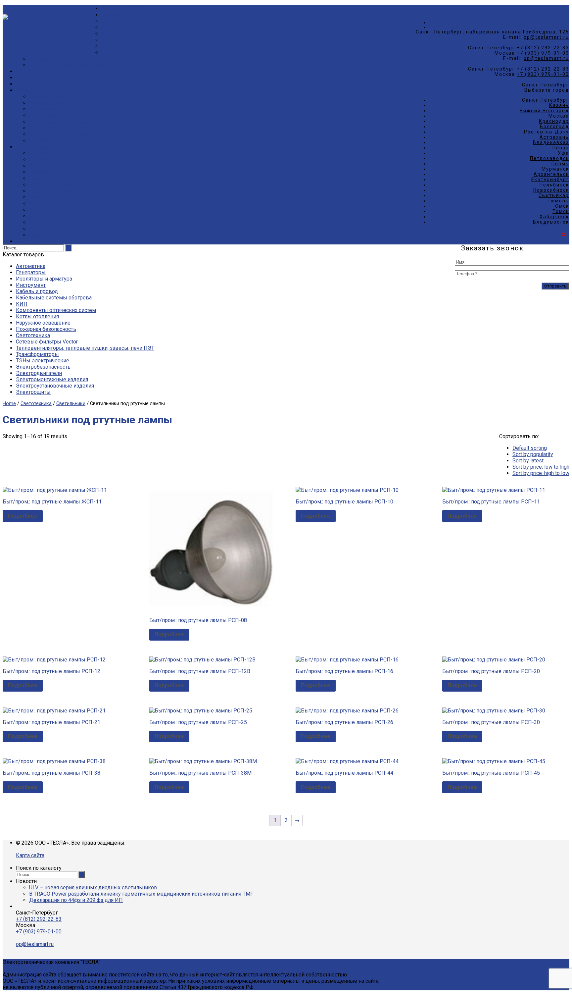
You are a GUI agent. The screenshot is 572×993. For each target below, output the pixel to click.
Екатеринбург (550, 179)
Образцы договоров (54, 178)
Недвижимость (48, 235)
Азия (35, 222)
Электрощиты (33, 392)
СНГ (34, 210)
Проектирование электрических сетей (76, 115)
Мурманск (555, 169)
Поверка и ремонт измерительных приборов (85, 140)
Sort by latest (528, 460)
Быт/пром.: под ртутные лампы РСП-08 (198, 620)
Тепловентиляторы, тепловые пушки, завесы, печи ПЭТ (85, 348)
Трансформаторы (37, 354)
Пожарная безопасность (46, 329)
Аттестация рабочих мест (60, 122)
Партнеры (113, 52)
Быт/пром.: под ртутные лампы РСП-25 (198, 722)
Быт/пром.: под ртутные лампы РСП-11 (491, 501)
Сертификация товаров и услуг (67, 96)
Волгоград (554, 126)
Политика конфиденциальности (68, 65)
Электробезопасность (43, 367)
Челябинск (554, 184)
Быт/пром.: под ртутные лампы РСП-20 (491, 671)
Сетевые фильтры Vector (47, 342)
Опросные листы (50, 159)
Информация (32, 147)
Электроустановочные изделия (55, 386)
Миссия (110, 46)
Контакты (28, 241)
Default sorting (529, 448)
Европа (38, 216)
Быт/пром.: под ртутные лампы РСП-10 (344, 501)
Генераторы (31, 272)
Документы (116, 27)
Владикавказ (551, 142)
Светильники (70, 403)
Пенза (560, 147)
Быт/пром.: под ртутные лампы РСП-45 (491, 773)
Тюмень (558, 200)
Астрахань (554, 137)
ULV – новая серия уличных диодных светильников (93, 887)
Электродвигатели (39, 373)
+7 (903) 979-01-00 (543, 53)
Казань (559, 105)
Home (9, 403)
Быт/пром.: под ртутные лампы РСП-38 (51, 773)
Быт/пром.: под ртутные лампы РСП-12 (51, 671)
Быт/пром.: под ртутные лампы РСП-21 (51, 722)
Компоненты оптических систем (56, 310)
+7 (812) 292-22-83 (543, 47)
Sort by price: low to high (540, 467)
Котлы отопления (37, 316)
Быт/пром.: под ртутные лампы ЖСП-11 (52, 501)
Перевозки (43, 109)
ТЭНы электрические (42, 360)
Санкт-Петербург (545, 100)
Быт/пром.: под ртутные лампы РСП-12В (199, 671)
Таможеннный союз (54, 197)
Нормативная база (51, 185)
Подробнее (22, 516)
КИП (21, 304)
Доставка (28, 78)
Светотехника (33, 335)
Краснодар (554, 121)
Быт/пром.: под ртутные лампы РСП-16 (344, 671)
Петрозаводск (549, 158)
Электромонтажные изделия (52, 379)
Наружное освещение (43, 323)
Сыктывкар (554, 195)
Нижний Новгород (544, 110)
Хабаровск (554, 216)
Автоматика (30, 266)
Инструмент (31, 285)
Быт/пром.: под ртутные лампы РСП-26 (344, 722)
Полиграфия (44, 128)
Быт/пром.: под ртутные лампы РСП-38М (200, 773)
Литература (43, 172)
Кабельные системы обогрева (54, 297)
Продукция (29, 71)
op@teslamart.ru (546, 37)
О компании (116, 15)
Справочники (45, 166)
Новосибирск (551, 190)
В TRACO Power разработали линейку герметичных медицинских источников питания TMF (141, 894)
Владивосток (551, 222)
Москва (558, 116)
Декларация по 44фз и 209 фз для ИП (76, 900)
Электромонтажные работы (64, 134)
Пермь (560, 163)
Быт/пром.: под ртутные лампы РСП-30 (491, 722)
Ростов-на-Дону (546, 131)
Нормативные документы (61, 153)
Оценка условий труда (57, 103)
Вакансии (112, 33)
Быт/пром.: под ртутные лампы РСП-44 (344, 773)
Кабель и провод (37, 291)
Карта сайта (30, 855)
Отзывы (39, 59)
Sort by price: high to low (540, 473)
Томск (560, 211)
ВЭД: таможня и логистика (62, 203)
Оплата (24, 84)
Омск (562, 206)
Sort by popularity (532, 454)
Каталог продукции (125, 8)
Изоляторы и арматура (44, 279)
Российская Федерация (58, 191)
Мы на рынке (118, 40)
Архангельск (551, 174)
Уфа (563, 153)
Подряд (25, 90)
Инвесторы (43, 229)
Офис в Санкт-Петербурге (133, 21)
